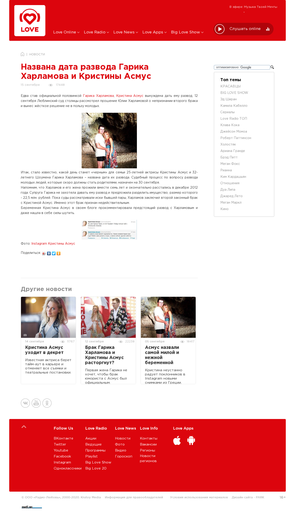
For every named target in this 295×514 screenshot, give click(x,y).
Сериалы (227, 112)
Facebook (62, 456)
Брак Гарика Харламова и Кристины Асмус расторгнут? (104, 355)
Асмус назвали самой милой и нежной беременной (162, 355)
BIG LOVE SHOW (234, 93)
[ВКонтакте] (49, 252)
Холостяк (228, 144)
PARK (260, 497)
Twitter (60, 444)
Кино (224, 209)
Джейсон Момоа (233, 131)
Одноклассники (68, 468)
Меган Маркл (231, 202)
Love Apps (153, 32)
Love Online (65, 32)
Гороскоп (123, 456)
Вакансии (148, 444)
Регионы (147, 450)
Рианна (226, 170)
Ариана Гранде (232, 151)
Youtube (61, 450)
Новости (122, 438)
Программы (95, 450)
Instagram (62, 462)
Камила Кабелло (234, 105)
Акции (90, 438)
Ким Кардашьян (233, 176)
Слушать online (245, 29)
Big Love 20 (95, 468)
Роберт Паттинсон (235, 138)
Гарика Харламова (98, 96)
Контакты (148, 438)
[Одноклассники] (58, 252)
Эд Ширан (228, 99)
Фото (120, 444)
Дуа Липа (227, 189)
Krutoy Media (91, 497)
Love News (124, 32)
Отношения (229, 183)
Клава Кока (229, 125)
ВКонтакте (63, 438)
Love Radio (95, 32)
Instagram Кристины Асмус (53, 243)
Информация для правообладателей (134, 497)
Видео (120, 450)
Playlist (91, 456)
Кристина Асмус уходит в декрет (44, 350)
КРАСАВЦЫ (230, 86)
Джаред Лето (231, 196)
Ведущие (93, 444)
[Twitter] (53, 252)
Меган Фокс (230, 164)
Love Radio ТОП (233, 118)
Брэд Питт (229, 157)
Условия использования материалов (199, 497)
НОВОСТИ (37, 54)
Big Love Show (186, 32)
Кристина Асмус (130, 96)
